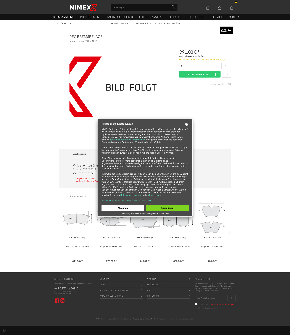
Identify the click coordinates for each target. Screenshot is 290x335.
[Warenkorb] (234, 8)
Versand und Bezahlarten (114, 290)
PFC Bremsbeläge (77, 237)
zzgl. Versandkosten (196, 56)
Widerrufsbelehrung (111, 296)
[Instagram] (62, 301)
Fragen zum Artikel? (85, 178)
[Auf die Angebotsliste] (226, 74)
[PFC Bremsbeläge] (77, 218)
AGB (149, 290)
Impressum (153, 296)
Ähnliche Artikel (78, 196)
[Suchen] (173, 7)
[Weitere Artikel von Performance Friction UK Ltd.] (226, 30)
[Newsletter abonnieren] (231, 298)
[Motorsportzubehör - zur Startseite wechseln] (83, 7)
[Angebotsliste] (208, 8)
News (102, 284)
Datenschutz (154, 284)
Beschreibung (79, 153)
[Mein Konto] (222, 8)
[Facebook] (57, 301)
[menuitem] (144, 7)
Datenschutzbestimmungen (222, 304)
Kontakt (104, 279)
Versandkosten (138, 319)
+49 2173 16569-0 (66, 288)
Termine (151, 279)
